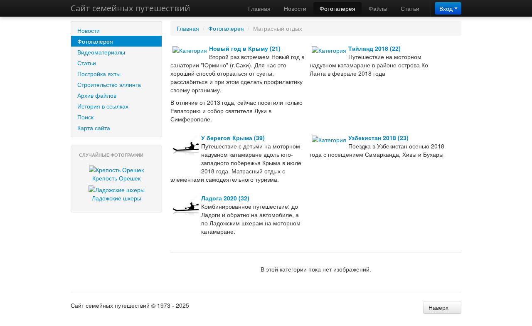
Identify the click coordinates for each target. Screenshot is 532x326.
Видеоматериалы (101, 52)
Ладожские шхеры (116, 198)
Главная (259, 8)
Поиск (85, 117)
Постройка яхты (99, 73)
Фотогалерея (337, 8)
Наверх (439, 307)
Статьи (410, 8)
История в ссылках (102, 106)
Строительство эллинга (109, 84)
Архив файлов (96, 95)
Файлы (378, 8)
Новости (295, 8)
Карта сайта (93, 127)
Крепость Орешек (116, 178)
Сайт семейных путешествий (130, 8)
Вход (446, 8)
